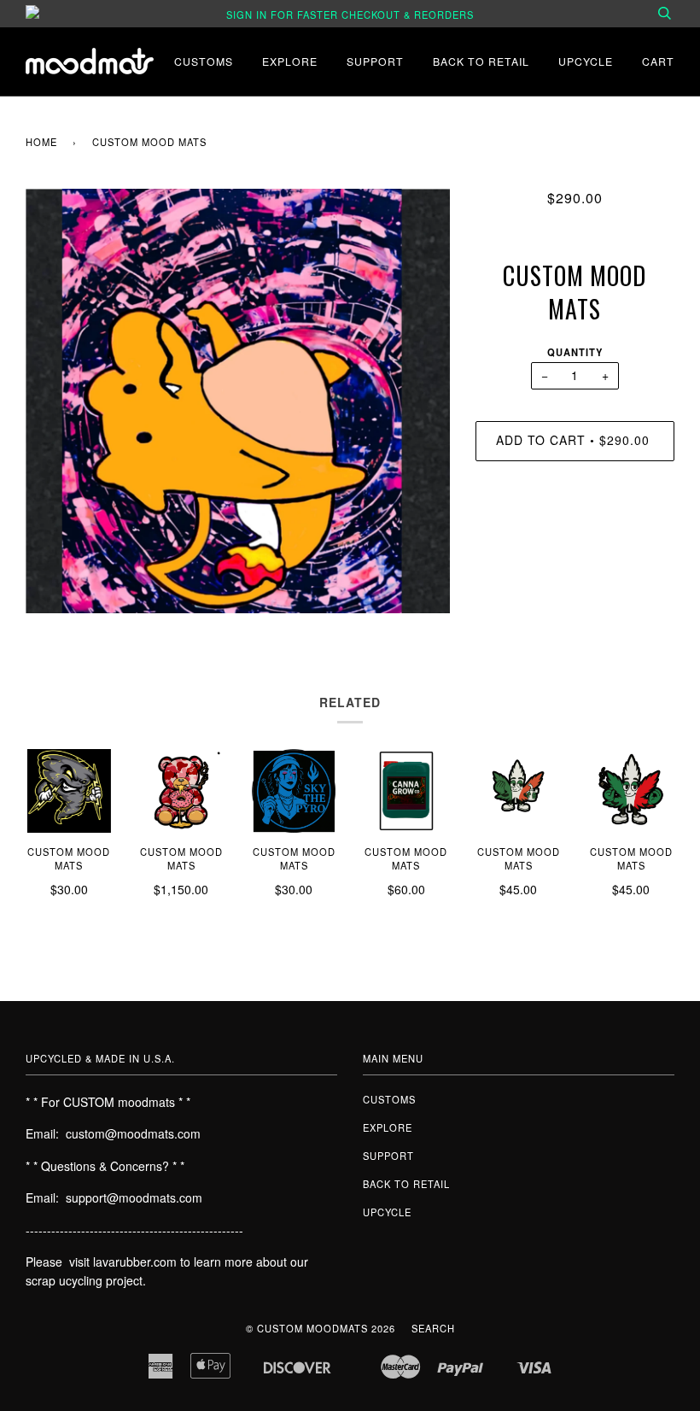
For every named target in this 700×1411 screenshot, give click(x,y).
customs (203, 61)
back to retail (481, 61)
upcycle (585, 61)
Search (433, 1328)
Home (41, 142)
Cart (658, 61)
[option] (238, 401)
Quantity (575, 352)
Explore (290, 61)
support (375, 61)
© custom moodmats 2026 (320, 1328)
